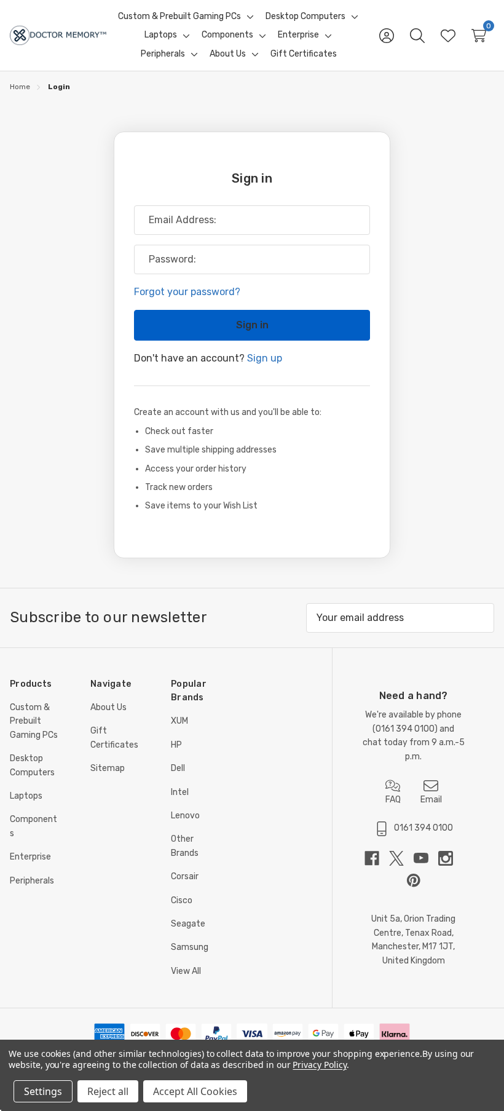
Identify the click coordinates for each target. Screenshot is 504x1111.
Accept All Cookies (195, 1091)
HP (176, 745)
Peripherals (32, 881)
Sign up (264, 358)
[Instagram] (450, 858)
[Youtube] (426, 858)
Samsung (189, 947)
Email (431, 799)
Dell (178, 768)
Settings (43, 1091)
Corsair (185, 876)
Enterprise (30, 857)
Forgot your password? (187, 292)
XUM (179, 721)
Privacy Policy (319, 1064)
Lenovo (185, 815)
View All (186, 971)
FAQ (393, 799)
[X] (401, 858)
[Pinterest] (413, 880)
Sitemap (107, 768)
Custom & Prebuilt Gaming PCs (34, 721)
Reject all (107, 1091)
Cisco (181, 900)
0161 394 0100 (405, 729)
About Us (108, 707)
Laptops (26, 796)
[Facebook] (376, 858)
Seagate (188, 924)
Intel (180, 792)
